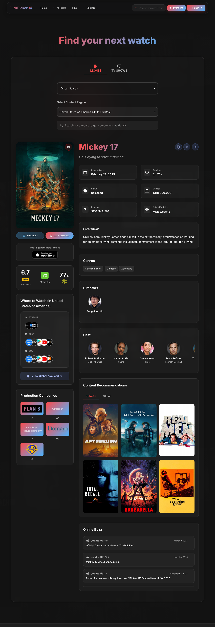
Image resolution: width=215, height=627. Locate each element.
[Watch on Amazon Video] (29, 342)
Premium (178, 7)
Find (74, 7)
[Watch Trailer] (68, 147)
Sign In (198, 7)
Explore (91, 7)
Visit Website (161, 211)
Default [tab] (91, 396)
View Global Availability (47, 376)
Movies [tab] (95, 70)
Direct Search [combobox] (69, 88)
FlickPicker (19, 8)
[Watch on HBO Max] (34, 325)
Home (43, 7)
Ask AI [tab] (107, 396)
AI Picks (61, 7)
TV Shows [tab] (119, 70)
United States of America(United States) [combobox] (85, 112)
